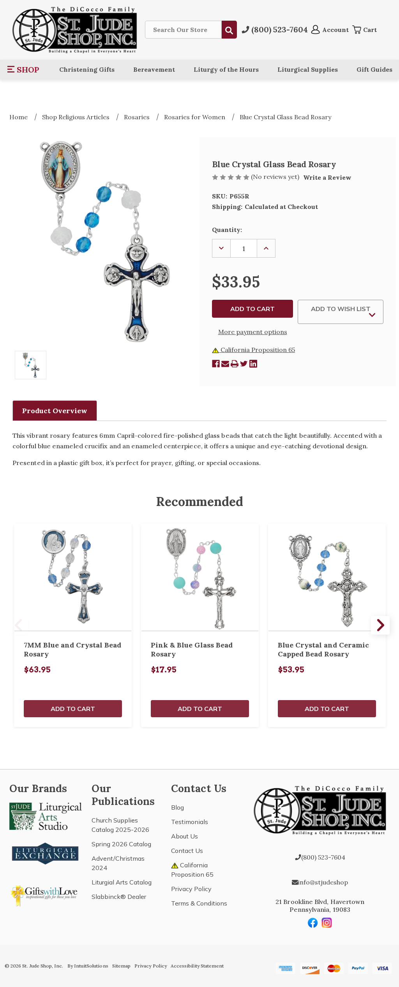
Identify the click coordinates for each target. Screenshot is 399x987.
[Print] (234, 363)
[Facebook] (216, 363)
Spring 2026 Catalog (121, 844)
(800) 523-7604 (323, 857)
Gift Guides (374, 69)
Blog (177, 807)
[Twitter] (244, 363)
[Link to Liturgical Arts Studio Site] (45, 815)
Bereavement (154, 69)
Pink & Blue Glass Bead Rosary (192, 649)
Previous (18, 625)
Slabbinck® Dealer (119, 896)
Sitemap (121, 966)
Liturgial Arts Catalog (122, 882)
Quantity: (227, 229)
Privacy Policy (191, 889)
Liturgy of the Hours (226, 69)
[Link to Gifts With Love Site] (45, 894)
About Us (184, 836)
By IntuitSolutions (87, 966)
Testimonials (189, 822)
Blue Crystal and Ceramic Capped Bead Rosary (323, 649)
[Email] (225, 363)
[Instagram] (327, 922)
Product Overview (54, 410)
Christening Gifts (87, 69)
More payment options (252, 332)
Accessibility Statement (197, 966)
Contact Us (187, 850)
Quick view (73, 577)
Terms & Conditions (199, 903)
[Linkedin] (253, 363)
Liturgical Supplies (307, 69)
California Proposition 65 (257, 350)
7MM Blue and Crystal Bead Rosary (72, 649)
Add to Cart (73, 709)
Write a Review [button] (327, 177)
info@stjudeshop (323, 882)
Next (380, 625)
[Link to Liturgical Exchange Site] (45, 852)
